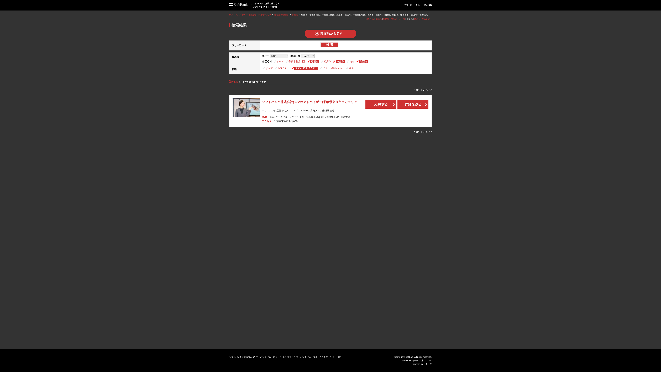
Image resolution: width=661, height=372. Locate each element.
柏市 (351, 61)
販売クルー (284, 68)
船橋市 (314, 61)
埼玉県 (402, 19)
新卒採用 (287, 357)
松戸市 (327, 61)
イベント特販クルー (333, 68)
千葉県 (295, 15)
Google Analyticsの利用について (417, 360)
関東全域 (370, 19)
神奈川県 (426, 19)
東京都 (417, 19)
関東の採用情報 (281, 15)
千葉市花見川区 (296, 61)
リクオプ (427, 364)
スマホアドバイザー (306, 68)
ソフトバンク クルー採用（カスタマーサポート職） (318, 357)
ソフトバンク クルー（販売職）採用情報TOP (250, 15)
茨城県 (378, 19)
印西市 (363, 61)
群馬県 (394, 19)
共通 (351, 68)
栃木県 (386, 19)
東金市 (340, 61)
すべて (280, 61)
